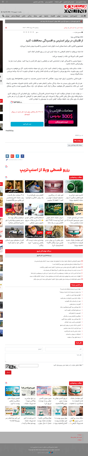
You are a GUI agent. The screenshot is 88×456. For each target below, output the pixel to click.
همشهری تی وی (49, 2)
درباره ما (80, 435)
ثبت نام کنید (27, 124)
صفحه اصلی (80, 28)
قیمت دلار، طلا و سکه (76, 437)
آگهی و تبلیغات (58, 2)
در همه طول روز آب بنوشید (74, 337)
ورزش (7, 16)
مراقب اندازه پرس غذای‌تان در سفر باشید (70, 298)
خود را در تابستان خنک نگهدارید (73, 301)
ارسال (8, 372)
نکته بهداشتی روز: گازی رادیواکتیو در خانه (70, 307)
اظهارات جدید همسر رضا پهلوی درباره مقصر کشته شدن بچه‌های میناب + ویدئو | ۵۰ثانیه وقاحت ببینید (55, 276)
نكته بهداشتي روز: (76, 37)
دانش (23, 16)
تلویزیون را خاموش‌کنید (75, 313)
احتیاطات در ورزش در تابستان (73, 334)
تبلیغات (80, 440)
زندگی (29, 16)
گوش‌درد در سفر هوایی (75, 304)
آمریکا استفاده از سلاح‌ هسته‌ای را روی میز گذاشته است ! (66, 264)
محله (35, 16)
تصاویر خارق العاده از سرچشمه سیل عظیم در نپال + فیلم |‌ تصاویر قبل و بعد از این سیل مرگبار (57, 279)
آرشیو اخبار (73, 16)
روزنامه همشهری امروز (81, 2)
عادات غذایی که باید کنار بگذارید (72, 331)
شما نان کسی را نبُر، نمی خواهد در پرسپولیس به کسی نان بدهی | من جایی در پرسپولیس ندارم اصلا (56, 273)
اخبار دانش (72, 28)
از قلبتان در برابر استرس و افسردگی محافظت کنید (54, 40)
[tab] (44, 251)
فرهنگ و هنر (15, 16)
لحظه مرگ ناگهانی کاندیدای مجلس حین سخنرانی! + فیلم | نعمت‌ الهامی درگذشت (60, 267)
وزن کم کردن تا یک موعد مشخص (72, 328)
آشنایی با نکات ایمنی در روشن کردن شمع (70, 325)
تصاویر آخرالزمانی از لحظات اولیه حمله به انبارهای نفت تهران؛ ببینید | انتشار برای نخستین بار (57, 261)
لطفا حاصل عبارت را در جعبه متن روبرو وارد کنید (68, 365)
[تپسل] (11, 102)
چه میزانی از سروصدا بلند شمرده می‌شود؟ (70, 292)
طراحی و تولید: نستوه (43, 453)
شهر (40, 16)
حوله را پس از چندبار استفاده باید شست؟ (70, 289)
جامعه (46, 16)
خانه (82, 16)
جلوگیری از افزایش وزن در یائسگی (72, 316)
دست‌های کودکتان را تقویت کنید (73, 310)
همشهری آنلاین (74, 9)
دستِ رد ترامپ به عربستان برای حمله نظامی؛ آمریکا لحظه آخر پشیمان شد (62, 270)
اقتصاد (53, 16)
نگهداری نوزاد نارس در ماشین (73, 295)
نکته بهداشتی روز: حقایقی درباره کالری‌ (71, 319)
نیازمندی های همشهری (68, 2)
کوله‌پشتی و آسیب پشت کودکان (73, 322)
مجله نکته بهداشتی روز (75, 145)
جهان (58, 16)
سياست (65, 16)
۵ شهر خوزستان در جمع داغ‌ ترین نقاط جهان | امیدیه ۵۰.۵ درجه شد (60, 21)
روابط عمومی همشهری (38, 2)
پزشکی (65, 28)
